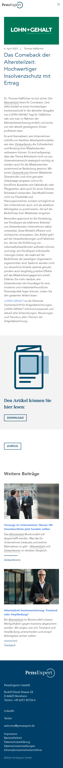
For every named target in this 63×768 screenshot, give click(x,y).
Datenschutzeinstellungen (19, 746)
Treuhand (9, 645)
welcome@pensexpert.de (19, 726)
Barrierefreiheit (13, 738)
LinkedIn (9, 711)
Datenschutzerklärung (17, 742)
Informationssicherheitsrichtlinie (23, 750)
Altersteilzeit (11, 102)
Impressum (10, 734)
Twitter (8, 718)
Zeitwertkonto (23, 144)
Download (15, 417)
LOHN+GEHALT (14, 301)
